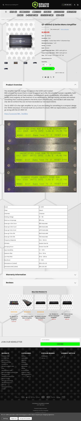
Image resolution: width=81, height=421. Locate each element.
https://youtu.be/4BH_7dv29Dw (16, 114)
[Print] (48, 77)
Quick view (13, 300)
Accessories (59, 12)
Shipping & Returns (6, 362)
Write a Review (65, 29)
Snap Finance (5, 360)
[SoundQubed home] (40, 4)
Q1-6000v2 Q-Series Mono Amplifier (14, 318)
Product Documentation (8, 376)
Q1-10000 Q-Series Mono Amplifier (27, 317)
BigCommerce (43, 408)
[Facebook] (43, 77)
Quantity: (44, 61)
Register (9, 387)
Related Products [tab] (39, 292)
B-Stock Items (32, 15)
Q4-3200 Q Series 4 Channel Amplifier (67, 315)
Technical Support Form (8, 366)
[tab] (40, 84)
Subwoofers (24, 12)
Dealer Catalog (6, 378)
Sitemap (3, 389)
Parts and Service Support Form (10, 372)
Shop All (13, 12)
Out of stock (27, 303)
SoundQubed (44, 356)
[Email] (45, 77)
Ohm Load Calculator (7, 380)
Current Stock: (46, 58)
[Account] (74, 5)
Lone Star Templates (43, 410)
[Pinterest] (53, 77)
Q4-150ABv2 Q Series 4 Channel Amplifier (54, 315)
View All (43, 358)
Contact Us (5, 364)
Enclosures (71, 12)
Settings (5, 418)
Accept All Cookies (25, 418)
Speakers (47, 12)
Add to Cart (14, 303)
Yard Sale (60, 15)
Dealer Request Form (7, 370)
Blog (3, 368)
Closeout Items (47, 15)
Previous (79, 416)
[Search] (3, 5)
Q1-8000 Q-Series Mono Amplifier (40, 317)
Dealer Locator (5, 374)
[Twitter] (51, 77)
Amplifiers (36, 12)
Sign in (3, 387)
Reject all (14, 418)
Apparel (20, 15)
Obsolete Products (6, 382)
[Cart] (78, 5)
